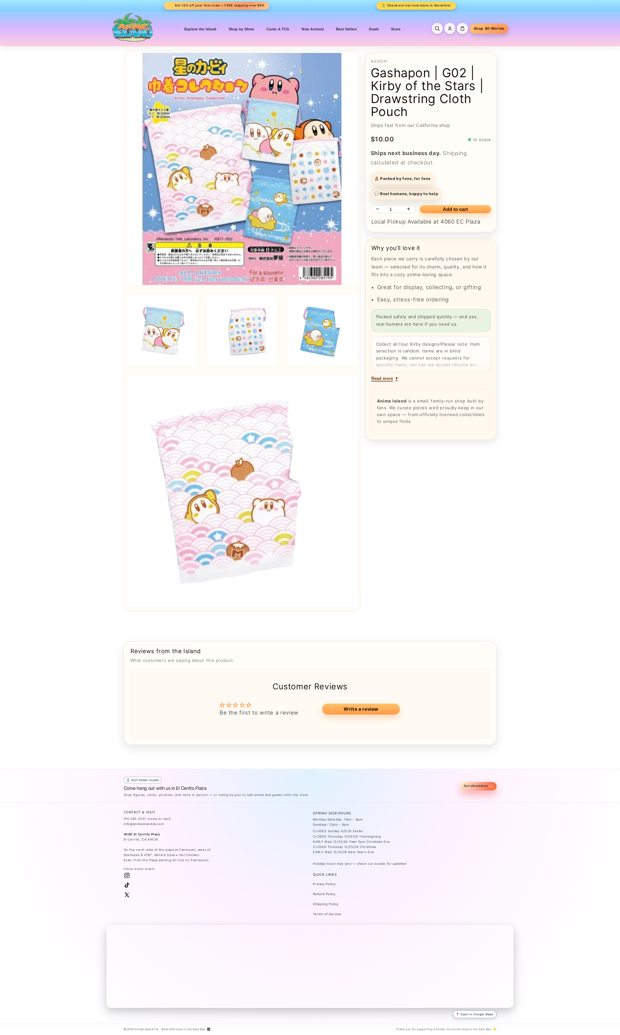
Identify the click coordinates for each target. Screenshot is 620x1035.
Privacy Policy (324, 884)
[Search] (437, 28)
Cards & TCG (277, 29)
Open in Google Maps (476, 1014)
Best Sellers (346, 29)
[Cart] (462, 28)
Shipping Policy (325, 904)
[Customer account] (449, 28)
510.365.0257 (135, 819)
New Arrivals (313, 29)
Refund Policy (324, 894)
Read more (382, 378)
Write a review (361, 709)
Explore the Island (200, 29)
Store (395, 29)
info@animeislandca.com (144, 824)
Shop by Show (241, 29)
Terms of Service (327, 914)
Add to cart (455, 209)
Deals (374, 29)
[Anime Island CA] (132, 27)
